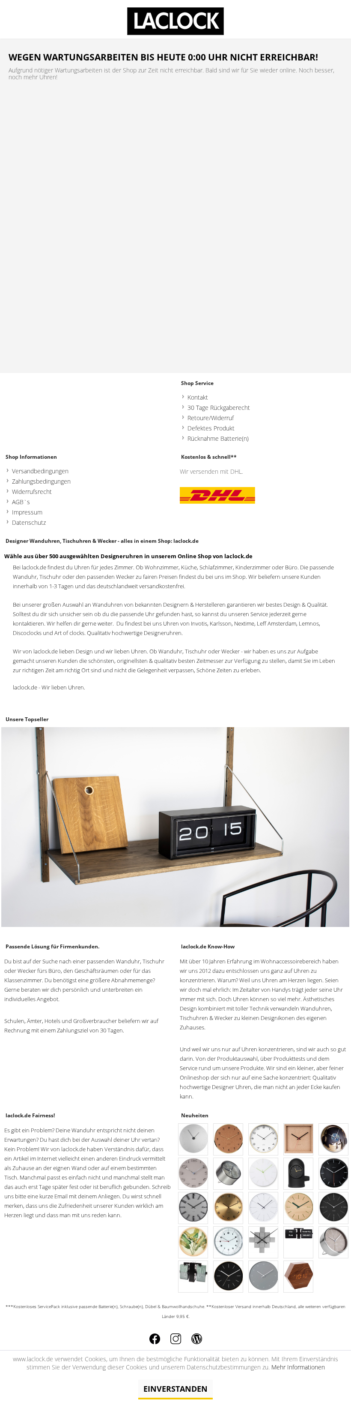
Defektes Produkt (211, 428)
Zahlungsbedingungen (41, 481)
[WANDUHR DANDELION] (264, 1208)
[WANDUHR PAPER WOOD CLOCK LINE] (299, 1208)
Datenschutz (29, 522)
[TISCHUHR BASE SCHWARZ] (299, 1174)
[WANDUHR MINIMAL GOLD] (229, 1277)
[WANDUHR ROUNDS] (193, 1140)
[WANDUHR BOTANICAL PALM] (193, 1243)
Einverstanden (175, 1389)
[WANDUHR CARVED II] (264, 1174)
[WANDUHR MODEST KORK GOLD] (229, 1140)
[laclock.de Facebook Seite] (154, 1338)
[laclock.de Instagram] (175, 1338)
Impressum (27, 512)
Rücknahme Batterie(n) (218, 438)
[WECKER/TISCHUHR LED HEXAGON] (299, 1277)
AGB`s (21, 502)
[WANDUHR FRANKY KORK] (299, 1140)
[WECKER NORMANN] (334, 1243)
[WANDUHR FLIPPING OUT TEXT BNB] (299, 1243)
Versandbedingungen (40, 471)
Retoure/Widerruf (210, 418)
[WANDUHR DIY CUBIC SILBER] (264, 1243)
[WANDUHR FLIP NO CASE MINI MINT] (193, 1277)
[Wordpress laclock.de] (196, 1338)
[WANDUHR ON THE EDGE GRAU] (193, 1174)
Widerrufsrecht (32, 491)
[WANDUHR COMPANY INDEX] (334, 1174)
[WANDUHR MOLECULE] (264, 1277)
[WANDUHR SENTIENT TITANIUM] (193, 1208)
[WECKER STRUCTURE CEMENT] (229, 1174)
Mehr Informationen (298, 1367)
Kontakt (197, 397)
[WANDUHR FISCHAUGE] (229, 1243)
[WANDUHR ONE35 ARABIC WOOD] (264, 1140)
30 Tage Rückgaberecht (218, 407)
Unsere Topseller (27, 719)
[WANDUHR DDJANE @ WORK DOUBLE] (334, 1140)
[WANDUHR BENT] (229, 1208)
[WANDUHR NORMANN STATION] (334, 1208)
